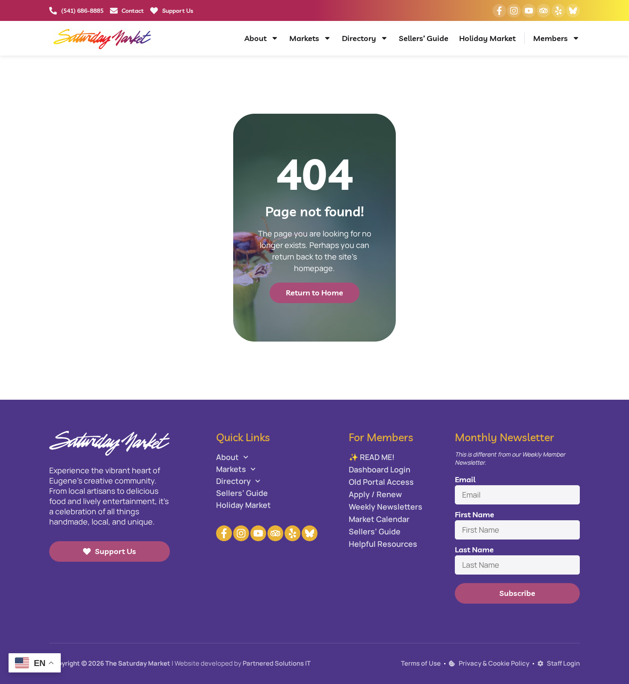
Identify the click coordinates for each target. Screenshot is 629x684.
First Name (474, 514)
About (255, 38)
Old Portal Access (381, 482)
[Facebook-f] (499, 11)
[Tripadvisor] (543, 11)
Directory (359, 38)
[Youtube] (529, 11)
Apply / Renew (375, 494)
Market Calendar (379, 519)
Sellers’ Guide (423, 38)
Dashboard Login (379, 469)
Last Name (474, 549)
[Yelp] (558, 11)
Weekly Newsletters (385, 506)
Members (550, 38)
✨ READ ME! (372, 457)
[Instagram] (514, 11)
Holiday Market (487, 38)
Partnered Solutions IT (277, 663)
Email (465, 479)
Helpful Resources (383, 544)
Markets (304, 38)
